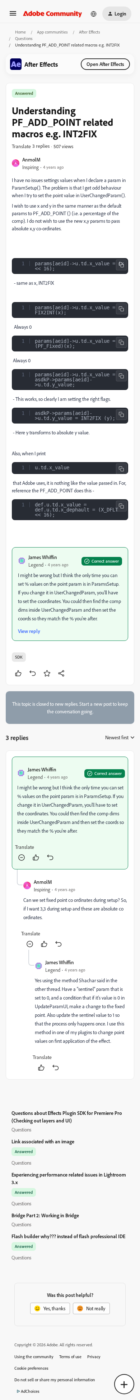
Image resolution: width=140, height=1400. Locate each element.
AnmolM (31, 159)
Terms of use (70, 1356)
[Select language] (93, 13)
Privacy (94, 1356)
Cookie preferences (31, 1368)
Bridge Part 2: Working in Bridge (45, 1215)
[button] (13, 16)
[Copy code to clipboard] (121, 265)
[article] (70, 813)
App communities (52, 32)
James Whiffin (42, 557)
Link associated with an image (42, 1141)
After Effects (89, 32)
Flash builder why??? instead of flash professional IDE (68, 1236)
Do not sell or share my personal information (54, 1379)
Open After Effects (105, 64)
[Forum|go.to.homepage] (52, 13)
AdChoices (30, 1391)
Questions (24, 38)
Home (20, 32)
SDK (19, 657)
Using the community (33, 1356)
